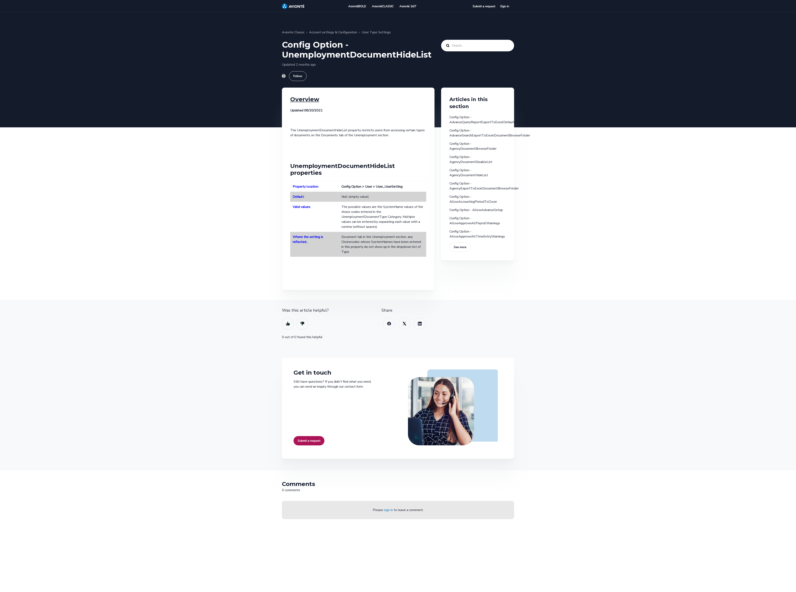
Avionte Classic (293, 32)
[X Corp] (404, 323)
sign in (388, 510)
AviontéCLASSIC (383, 6)
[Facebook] (389, 323)
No (302, 324)
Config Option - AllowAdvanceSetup (476, 210)
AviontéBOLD (357, 6)
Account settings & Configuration (333, 32)
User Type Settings (376, 32)
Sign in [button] (504, 6)
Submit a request (484, 6)
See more (460, 247)
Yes (288, 324)
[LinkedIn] (420, 323)
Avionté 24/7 (407, 6)
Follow (297, 76)
